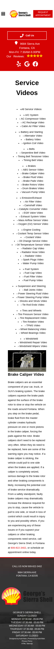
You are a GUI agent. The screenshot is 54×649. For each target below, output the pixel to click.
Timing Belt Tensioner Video (33, 156)
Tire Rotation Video (33, 321)
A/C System (31, 115)
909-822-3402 (18, 547)
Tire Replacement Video (33, 318)
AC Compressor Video (33, 118)
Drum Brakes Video (33, 188)
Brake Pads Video (33, 181)
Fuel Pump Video (33, 280)
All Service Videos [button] (31, 109)
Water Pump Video (33, 263)
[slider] (27, 369)
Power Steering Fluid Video (33, 293)
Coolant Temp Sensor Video (33, 233)
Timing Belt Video (33, 160)
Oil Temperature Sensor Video (33, 244)
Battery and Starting (32, 132)
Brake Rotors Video (33, 184)
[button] (18, 64)
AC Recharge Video (33, 122)
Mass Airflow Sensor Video (33, 220)
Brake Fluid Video (33, 177)
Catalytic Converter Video (33, 209)
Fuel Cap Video (33, 272)
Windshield (32, 338)
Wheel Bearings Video (33, 333)
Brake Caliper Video (33, 173)
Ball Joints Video (33, 289)
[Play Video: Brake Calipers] (27, 358)
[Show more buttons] (43, 369)
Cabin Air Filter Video (33, 126)
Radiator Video (33, 255)
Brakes (32, 166)
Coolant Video (33, 237)
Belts (32, 149)
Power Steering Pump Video (33, 297)
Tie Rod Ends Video (33, 304)
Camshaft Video (33, 205)
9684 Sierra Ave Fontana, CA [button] (29, 45)
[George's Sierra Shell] (20, 14)
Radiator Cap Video (33, 248)
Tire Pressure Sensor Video (33, 314)
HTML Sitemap (27, 644)
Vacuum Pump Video (33, 192)
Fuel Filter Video (33, 276)
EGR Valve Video (33, 212)
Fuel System (32, 269)
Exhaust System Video (33, 216)
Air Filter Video (33, 201)
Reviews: (16, 56)
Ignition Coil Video (33, 143)
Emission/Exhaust (32, 197)
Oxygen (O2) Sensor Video (33, 224)
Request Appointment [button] (43, 14)
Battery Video (33, 139)
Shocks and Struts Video (33, 301)
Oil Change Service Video (33, 241)
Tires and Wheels (31, 310)
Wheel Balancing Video (33, 329)
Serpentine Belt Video (33, 152)
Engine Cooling (31, 229)
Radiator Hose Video (33, 252)
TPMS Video (33, 325)
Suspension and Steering (32, 286)
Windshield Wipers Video (33, 346)
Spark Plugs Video (33, 259)
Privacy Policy (27, 641)
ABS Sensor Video (33, 169)
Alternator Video (33, 135)
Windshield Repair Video (33, 342)
